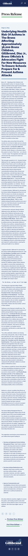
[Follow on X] (15, 549)
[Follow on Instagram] (18, 549)
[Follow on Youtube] (9, 549)
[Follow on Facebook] (12, 549)
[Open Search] (22, 3)
